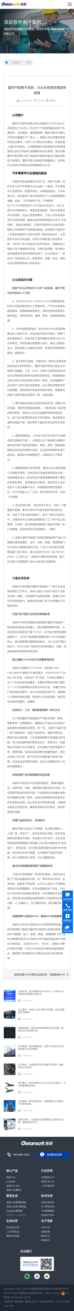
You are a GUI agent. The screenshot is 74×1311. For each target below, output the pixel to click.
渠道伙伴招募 (12, 1236)
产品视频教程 (47, 1211)
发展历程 (45, 1232)
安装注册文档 (47, 1202)
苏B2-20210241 (53, 1293)
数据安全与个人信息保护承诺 (39, 1302)
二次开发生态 (12, 1232)
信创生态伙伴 (12, 1227)
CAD (42, 191)
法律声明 (8, 1302)
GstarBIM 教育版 (14, 1211)
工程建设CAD (47, 1177)
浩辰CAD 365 (13, 1186)
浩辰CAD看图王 (14, 1190)
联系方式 (45, 1236)
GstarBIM (10, 1181)
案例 (29, 62)
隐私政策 (19, 1302)
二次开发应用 (47, 1186)
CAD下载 (8, 1306)
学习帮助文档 (47, 1206)
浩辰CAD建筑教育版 (16, 1202)
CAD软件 (65, 1302)
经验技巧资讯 (47, 1215)
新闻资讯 (45, 1240)
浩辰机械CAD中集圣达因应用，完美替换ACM (39, 974)
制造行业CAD (47, 1181)
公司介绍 (45, 1227)
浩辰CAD (10, 1177)
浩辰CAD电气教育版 (16, 1206)
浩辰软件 (16, 62)
